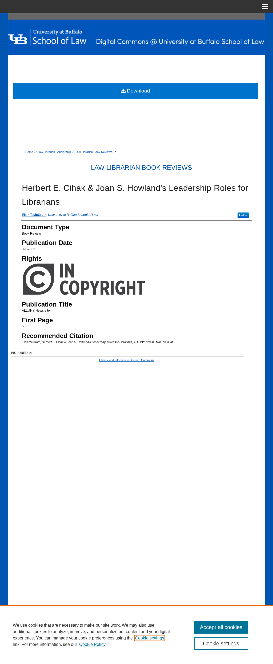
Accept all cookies (221, 627)
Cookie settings (149, 638)
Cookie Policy (92, 644)
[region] (136, 634)
